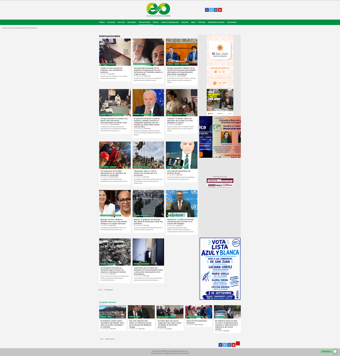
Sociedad (152, 64)
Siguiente (110, 290)
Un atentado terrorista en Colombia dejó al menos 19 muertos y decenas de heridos (113, 270)
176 (105, 290)
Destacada (103, 64)
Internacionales (144, 22)
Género (155, 22)
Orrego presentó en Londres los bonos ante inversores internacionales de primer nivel (114, 121)
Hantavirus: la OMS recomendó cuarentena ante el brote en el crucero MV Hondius (180, 222)
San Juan (121, 22)
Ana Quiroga (178, 124)
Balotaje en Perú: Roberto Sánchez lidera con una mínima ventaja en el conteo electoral (113, 222)
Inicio (101, 339)
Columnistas (232, 22)
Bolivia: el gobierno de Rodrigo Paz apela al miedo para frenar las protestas (148, 222)
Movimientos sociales (216, 22)
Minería (167, 316)
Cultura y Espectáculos (170, 22)
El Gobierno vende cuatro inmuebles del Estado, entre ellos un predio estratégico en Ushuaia (112, 324)
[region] (220, 137)
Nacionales (132, 22)
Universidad (113, 167)
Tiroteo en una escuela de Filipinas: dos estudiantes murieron (111, 70)
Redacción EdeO (182, 76)
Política (102, 22)
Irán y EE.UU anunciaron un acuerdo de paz (178, 172)
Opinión (185, 114)
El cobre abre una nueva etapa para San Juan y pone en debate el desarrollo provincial (169, 324)
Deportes (184, 22)
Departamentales (191, 316)
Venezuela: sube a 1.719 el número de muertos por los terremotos (145, 173)
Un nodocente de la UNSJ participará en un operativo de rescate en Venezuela (113, 173)
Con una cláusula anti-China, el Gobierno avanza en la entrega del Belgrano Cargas (140, 324)
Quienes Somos (109, 339)
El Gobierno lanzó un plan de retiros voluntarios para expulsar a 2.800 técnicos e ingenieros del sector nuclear (226, 325)
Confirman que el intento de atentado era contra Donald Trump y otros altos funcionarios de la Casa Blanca (148, 271)
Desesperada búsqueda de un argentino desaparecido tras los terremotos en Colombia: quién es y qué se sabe (148, 71)
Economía (111, 22)
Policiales (201, 22)
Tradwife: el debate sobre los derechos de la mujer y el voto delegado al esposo (180, 121)
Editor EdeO (112, 74)
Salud (193, 22)
